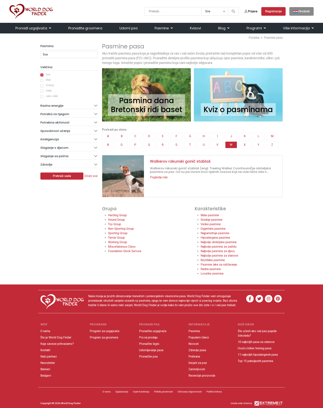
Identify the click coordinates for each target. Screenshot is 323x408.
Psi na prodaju (148, 337)
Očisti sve (91, 176)
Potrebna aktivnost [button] (55, 122)
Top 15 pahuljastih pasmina (255, 361)
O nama (45, 331)
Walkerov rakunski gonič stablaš (180, 161)
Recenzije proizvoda (201, 375)
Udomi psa (128, 28)
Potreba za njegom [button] (54, 114)
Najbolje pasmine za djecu (218, 251)
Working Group (117, 242)
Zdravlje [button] (46, 164)
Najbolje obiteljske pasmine (219, 242)
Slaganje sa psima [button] (54, 156)
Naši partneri (48, 356)
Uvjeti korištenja (141, 391)
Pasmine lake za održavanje (219, 264)
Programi (255, 28)
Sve (48, 74)
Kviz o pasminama (238, 109)
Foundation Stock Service (124, 251)
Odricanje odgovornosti (190, 391)
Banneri (45, 369)
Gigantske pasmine (213, 228)
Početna (254, 37)
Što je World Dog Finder (55, 337)
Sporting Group (117, 233)
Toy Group (114, 224)
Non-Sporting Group (121, 228)
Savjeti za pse (197, 363)
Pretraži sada (62, 176)
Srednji (50, 85)
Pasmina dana (146, 100)
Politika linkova (214, 391)
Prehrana (194, 356)
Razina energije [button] (51, 106)
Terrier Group (116, 237)
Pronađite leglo (149, 344)
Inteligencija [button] (49, 139)
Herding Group (117, 215)
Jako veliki (52, 96)
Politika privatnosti (163, 391)
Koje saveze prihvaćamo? (57, 344)
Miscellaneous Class (122, 246)
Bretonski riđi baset (146, 109)
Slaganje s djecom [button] (54, 148)
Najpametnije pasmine (215, 233)
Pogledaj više (159, 177)
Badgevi (45, 375)
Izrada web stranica (241, 403)
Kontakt (45, 350)
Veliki (49, 90)
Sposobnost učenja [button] (55, 131)
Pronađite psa (148, 356)
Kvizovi (195, 28)
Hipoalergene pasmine (215, 237)
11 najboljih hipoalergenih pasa (258, 354)
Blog (222, 28)
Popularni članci (198, 337)
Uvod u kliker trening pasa (254, 348)
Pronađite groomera (85, 28)
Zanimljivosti (196, 369)
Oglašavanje (121, 391)
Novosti (193, 344)
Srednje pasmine (211, 219)
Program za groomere (104, 337)
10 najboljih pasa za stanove (256, 342)
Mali (48, 79)
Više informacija (297, 28)
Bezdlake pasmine (213, 260)
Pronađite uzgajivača (152, 331)
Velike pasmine (211, 224)
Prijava (252, 11)
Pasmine (162, 28)
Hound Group (116, 219)
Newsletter (47, 363)
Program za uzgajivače (104, 331)
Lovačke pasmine (212, 273)
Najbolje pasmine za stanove (219, 255)
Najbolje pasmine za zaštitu (218, 246)
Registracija (273, 11)
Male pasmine (210, 215)
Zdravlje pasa (197, 350)
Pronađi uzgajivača (31, 28)
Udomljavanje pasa (151, 350)
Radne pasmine (211, 269)
